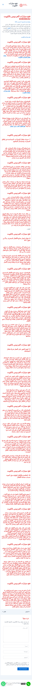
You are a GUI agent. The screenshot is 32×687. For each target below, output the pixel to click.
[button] (3, 684)
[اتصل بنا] (28, 684)
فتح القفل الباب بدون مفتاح (17, 126)
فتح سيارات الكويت (13, 4)
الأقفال (9, 28)
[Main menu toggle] (3, 4)
